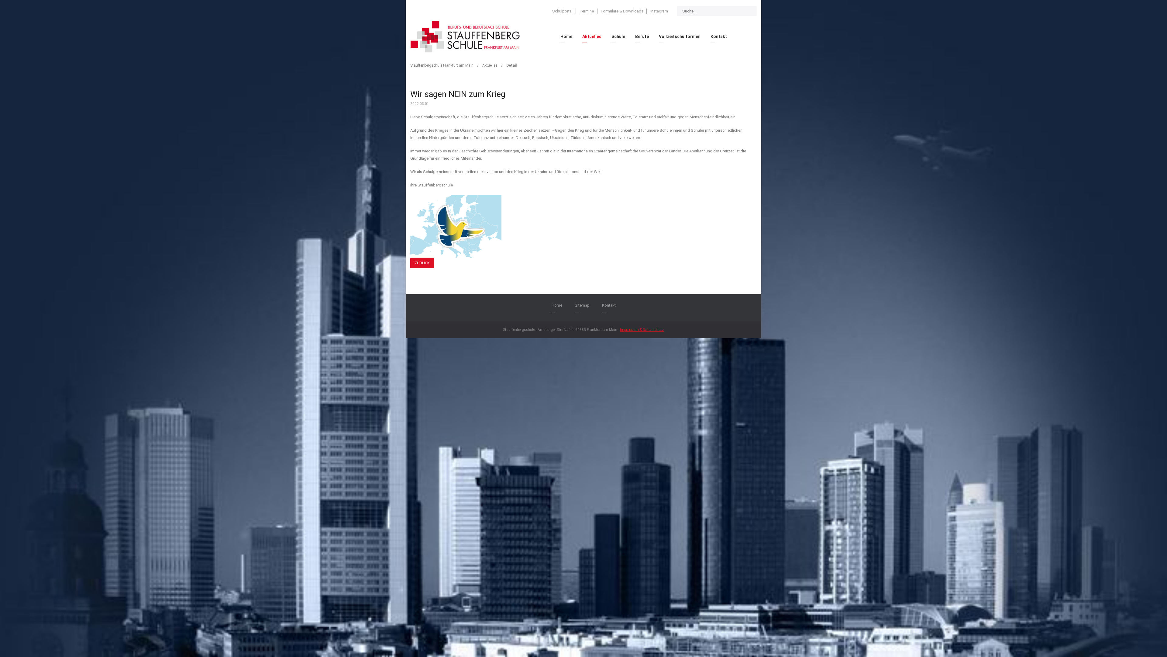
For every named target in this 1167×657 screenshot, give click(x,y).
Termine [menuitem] (587, 11)
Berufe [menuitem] (642, 36)
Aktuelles (489, 65)
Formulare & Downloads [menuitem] (622, 11)
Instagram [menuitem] (659, 11)
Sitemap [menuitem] (582, 305)
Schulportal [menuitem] (562, 11)
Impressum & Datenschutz (642, 330)
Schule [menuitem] (618, 36)
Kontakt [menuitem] (719, 36)
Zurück (422, 263)
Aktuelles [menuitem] (591, 36)
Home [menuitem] (566, 36)
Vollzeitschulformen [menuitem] (680, 36)
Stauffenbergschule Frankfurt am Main (441, 65)
